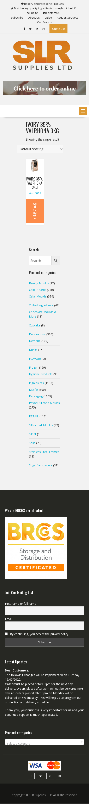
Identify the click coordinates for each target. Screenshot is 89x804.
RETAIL (34, 416)
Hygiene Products (41, 374)
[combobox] (44, 742)
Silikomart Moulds (41, 425)
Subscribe (17, 17)
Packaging (36, 396)
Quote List (58, 29)
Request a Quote (67, 17)
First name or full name (20, 604)
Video (48, 17)
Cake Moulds (37, 296)
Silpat (32, 434)
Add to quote (35, 211)
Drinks (33, 350)
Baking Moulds (39, 283)
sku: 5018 (34, 185)
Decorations (37, 334)
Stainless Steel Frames (44, 452)
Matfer (33, 390)
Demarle (35, 341)
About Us (34, 17)
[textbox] (44, 743)
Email (8, 619)
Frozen (33, 367)
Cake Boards (37, 290)
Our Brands (44, 22)
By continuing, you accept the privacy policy (38, 634)
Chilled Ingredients (41, 305)
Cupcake (34, 325)
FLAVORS (35, 359)
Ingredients (36, 383)
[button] (83, 111)
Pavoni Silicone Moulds (44, 403)
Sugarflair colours (40, 465)
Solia (32, 443)
